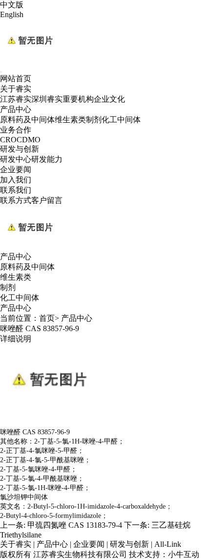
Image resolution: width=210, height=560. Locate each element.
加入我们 (15, 180)
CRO (8, 139)
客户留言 (47, 200)
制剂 (94, 119)
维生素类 (70, 119)
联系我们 (15, 190)
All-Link (167, 544)
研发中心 (15, 159)
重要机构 (78, 99)
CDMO (29, 139)
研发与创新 (19, 149)
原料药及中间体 (27, 119)
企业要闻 (15, 169)
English (11, 14)
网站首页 (15, 78)
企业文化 (109, 99)
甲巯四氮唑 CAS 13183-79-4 (74, 525)
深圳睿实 (47, 99)
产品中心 (15, 109)
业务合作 (15, 130)
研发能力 (47, 159)
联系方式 (15, 200)
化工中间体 (121, 119)
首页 (47, 318)
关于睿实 (15, 89)
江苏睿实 (15, 99)
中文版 (11, 4)
